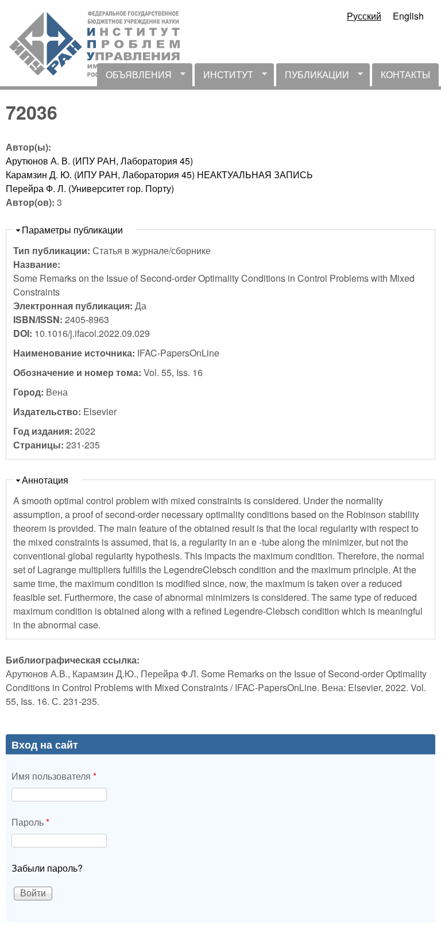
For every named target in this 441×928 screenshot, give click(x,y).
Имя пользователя (53, 776)
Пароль (30, 822)
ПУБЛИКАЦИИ (312, 77)
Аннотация (45, 479)
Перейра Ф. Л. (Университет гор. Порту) (90, 188)
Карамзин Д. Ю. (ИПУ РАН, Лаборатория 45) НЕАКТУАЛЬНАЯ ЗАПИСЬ (159, 174)
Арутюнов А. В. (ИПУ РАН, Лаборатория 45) (99, 160)
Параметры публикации (72, 229)
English (408, 15)
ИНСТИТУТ (224, 77)
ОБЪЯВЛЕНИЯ (134, 77)
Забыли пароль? (47, 868)
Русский (364, 15)
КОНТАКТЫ (405, 74)
